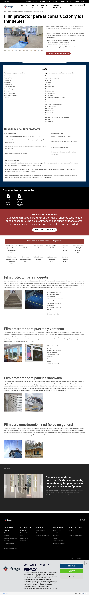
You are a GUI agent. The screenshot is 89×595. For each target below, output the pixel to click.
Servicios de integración (42, 535)
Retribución (56, 535)
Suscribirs (71, 533)
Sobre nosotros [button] (31, 1)
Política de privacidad (58, 540)
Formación (39, 533)
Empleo (63, 1)
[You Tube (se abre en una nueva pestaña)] (8, 2)
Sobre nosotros (57, 530)
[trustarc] (84, 593)
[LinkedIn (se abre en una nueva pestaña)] (5, 2)
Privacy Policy (5, 593)
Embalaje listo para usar (10, 548)
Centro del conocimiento (56, 6)
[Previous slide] (8, 37)
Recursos (55, 1)
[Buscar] (83, 5)
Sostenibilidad (56, 533)
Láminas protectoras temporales (14, 11)
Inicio (5, 11)
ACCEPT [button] (72, 571)
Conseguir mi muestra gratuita (58, 53)
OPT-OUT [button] (71, 576)
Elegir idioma (80, 1)
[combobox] (75, 5)
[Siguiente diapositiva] (39, 37)
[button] (25, 7)
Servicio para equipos (42, 530)
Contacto (70, 1)
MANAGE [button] (71, 566)
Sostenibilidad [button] (44, 1)
